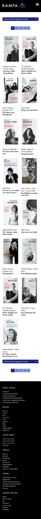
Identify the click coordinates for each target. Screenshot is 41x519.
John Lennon (25, 188)
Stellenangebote (7, 464)
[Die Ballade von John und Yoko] (29, 170)
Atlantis (5, 497)
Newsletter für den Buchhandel (12, 484)
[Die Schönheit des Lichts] (29, 290)
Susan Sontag (7, 108)
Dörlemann (6, 503)
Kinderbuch (6, 430)
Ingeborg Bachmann (10, 230)
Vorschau (5, 488)
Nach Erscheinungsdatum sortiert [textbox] (16, 19)
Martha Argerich (27, 149)
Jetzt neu (5, 411)
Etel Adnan (25, 308)
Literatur (5, 413)
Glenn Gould (7, 269)
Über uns (5, 454)
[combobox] (21, 19)
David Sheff (30, 191)
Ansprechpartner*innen (10, 477)
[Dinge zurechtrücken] (29, 90)
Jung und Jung (7, 505)
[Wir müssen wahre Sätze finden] (11, 212)
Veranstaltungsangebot (9, 486)
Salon (4, 424)
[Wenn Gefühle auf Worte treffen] (29, 48)
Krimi (4, 415)
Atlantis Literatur (7, 499)
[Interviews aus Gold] (29, 212)
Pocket (4, 419)
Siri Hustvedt (25, 66)
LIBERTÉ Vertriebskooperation (11, 482)
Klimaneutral (6, 462)
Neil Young (25, 230)
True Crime (6, 417)
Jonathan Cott (7, 110)
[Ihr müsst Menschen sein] (11, 131)
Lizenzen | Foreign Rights (10, 469)
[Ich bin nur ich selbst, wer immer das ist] (11, 170)
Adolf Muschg (26, 269)
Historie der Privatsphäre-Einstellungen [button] (14, 400)
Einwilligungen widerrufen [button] (10, 402)
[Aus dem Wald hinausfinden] (11, 48)
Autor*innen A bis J (8, 439)
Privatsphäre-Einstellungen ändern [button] (13, 398)
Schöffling (6, 510)
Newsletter (6, 467)
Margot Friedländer (10, 149)
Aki (3, 501)
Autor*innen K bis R (8, 441)
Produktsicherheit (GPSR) (10, 394)
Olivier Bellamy (26, 151)
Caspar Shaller (8, 69)
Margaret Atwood (9, 66)
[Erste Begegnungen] (29, 251)
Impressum (6, 392)
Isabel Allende (8, 349)
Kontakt (5, 460)
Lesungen (5, 445)
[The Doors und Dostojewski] (11, 90)
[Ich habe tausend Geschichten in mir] (11, 331)
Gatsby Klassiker (7, 428)
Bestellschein (6, 479)
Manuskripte (6, 458)
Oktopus (5, 507)
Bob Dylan (6, 188)
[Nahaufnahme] (11, 251)
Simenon (5, 422)
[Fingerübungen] (29, 131)
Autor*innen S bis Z (8, 443)
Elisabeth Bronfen (27, 69)
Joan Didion (25, 108)
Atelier (4, 426)
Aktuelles (5, 456)
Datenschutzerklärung (9, 396)
